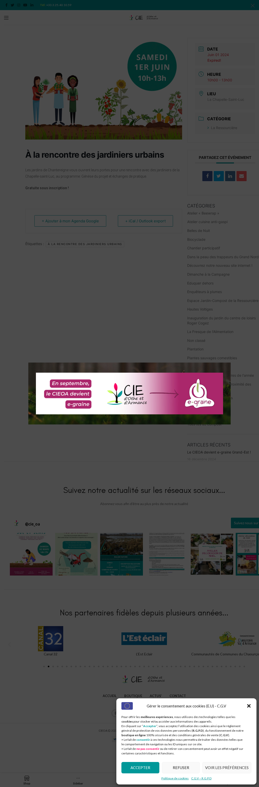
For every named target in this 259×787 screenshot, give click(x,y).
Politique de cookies (175, 778)
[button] (248, 705)
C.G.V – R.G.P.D (201, 778)
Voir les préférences (227, 767)
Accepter (140, 767)
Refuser (181, 767)
